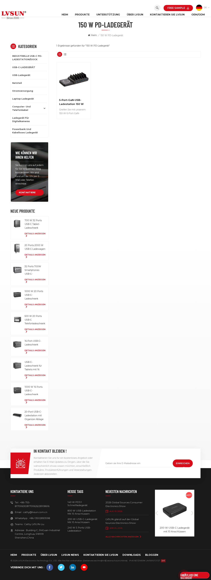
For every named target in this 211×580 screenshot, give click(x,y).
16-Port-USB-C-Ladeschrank (33, 343)
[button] (192, 513)
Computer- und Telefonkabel (21, 108)
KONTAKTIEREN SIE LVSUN (167, 14)
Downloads (131, 554)
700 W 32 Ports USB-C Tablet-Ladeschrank (33, 224)
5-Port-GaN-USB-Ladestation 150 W (71, 102)
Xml (104, 560)
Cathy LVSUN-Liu (34, 524)
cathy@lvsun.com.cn (35, 512)
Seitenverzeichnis (92, 560)
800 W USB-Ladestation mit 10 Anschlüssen (82, 512)
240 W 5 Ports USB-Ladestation (79, 529)
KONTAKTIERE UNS (27, 193)
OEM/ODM (198, 14)
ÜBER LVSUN (135, 14)
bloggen (151, 554)
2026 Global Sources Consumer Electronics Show (124, 504)
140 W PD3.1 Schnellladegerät (77, 504)
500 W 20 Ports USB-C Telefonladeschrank (35, 320)
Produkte (82, 14)
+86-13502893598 (39, 518)
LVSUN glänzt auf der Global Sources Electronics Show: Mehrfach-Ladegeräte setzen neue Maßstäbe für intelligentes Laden (126, 521)
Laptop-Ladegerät (23, 98)
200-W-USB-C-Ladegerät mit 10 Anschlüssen (82, 521)
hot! (189, 495)
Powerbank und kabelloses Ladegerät (25, 131)
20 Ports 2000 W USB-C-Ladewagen (35, 247)
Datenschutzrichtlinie (116, 560)
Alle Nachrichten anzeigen (122, 536)
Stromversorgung (22, 91)
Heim (65, 14)
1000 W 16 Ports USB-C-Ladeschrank (33, 391)
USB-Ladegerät (21, 75)
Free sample (176, 7)
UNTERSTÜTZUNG (108, 14)
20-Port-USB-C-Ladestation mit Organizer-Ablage (34, 415)
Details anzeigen (35, 233)
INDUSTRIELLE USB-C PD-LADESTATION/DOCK (27, 58)
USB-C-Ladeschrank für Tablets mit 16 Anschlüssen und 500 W (34, 366)
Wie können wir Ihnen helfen (26, 155)
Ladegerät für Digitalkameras (21, 120)
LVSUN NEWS (70, 554)
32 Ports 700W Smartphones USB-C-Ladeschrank (33, 270)
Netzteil (17, 83)
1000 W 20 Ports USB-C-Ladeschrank (34, 295)
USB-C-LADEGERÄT (23, 67)
